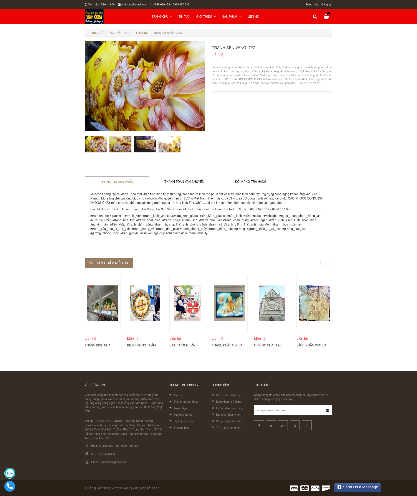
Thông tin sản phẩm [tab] (117, 182)
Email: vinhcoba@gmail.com (109, 462)
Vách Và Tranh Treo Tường (128, 33)
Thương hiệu (181, 427)
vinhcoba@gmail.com (134, 4)
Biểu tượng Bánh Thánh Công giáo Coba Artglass (183, 345)
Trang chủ (160, 16)
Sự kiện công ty (184, 421)
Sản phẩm (229, 16)
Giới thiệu (204, 16)
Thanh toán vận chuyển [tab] (184, 181)
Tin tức (184, 16)
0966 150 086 (181, 4)
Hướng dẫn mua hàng (229, 408)
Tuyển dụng (181, 408)
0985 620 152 (162, 4)
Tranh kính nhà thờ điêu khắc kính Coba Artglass (100, 345)
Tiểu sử (178, 395)
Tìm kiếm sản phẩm (228, 427)
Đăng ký (326, 4)
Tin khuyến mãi (183, 414)
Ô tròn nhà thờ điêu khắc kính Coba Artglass (267, 345)
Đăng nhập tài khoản (229, 421)
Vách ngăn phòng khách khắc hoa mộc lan (311, 345)
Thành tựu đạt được (186, 401)
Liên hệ (253, 16)
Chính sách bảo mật (229, 395)
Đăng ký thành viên (228, 414)
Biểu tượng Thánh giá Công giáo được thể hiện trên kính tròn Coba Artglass (142, 345)
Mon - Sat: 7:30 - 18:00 (101, 4)
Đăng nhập (312, 4)
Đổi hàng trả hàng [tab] (250, 181)
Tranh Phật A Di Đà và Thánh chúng (227, 345)
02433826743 (107, 454)
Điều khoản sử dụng (228, 401)
